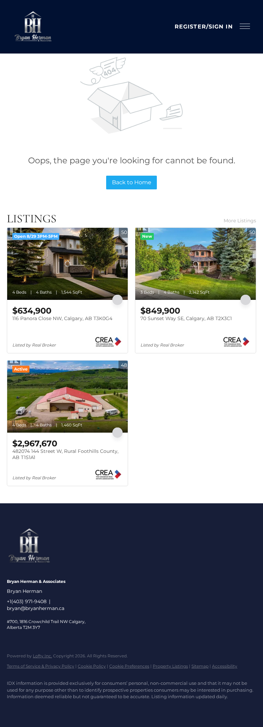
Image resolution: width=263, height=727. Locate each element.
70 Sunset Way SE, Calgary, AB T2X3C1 (186, 318)
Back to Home (131, 182)
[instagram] (35, 708)
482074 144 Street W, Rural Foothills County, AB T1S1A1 (65, 454)
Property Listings (170, 666)
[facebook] (15, 708)
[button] (32, 26)
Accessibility (224, 666)
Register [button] (190, 26)
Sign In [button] (221, 26)
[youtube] (55, 708)
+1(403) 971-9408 (27, 601)
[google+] (74, 708)
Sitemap (200, 666)
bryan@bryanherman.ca (35, 608)
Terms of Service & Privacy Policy (40, 666)
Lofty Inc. (42, 655)
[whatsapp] (94, 708)
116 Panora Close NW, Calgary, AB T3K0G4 (62, 318)
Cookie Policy (92, 666)
